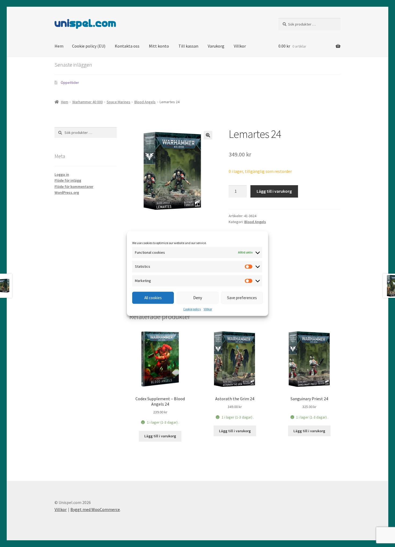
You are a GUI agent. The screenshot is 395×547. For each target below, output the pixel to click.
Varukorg (216, 46)
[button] (208, 135)
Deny (197, 297)
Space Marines (118, 101)
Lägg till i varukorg (274, 191)
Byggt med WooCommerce (95, 509)
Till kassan (188, 46)
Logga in (62, 174)
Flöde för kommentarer (74, 186)
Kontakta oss (127, 46)
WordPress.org (67, 192)
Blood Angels (145, 101)
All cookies (153, 297)
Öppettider (70, 82)
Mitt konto (159, 46)
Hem (59, 46)
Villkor (208, 309)
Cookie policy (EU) (88, 46)
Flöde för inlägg (68, 180)
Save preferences (242, 297)
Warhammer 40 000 (87, 101)
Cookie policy (192, 309)
